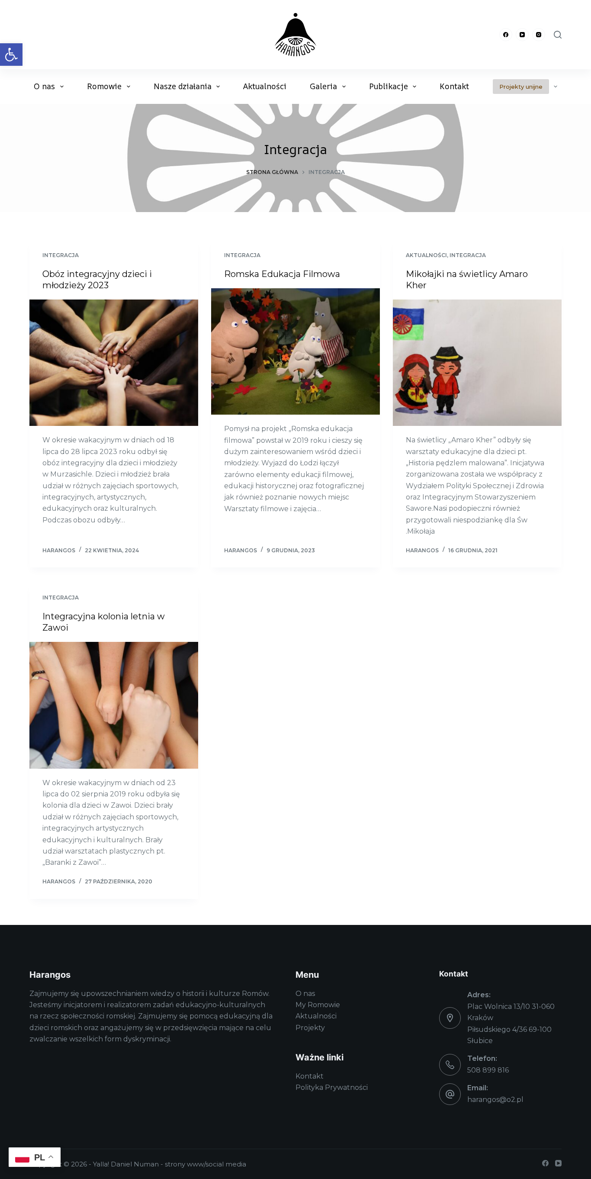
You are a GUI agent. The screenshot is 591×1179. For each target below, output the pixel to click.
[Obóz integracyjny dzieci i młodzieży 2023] (113, 363)
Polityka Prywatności (332, 1087)
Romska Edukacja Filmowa (282, 274)
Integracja (60, 255)
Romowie (104, 86)
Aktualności (264, 86)
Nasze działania (183, 86)
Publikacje (388, 86)
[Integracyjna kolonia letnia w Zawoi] (113, 705)
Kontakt (454, 86)
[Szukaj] (558, 35)
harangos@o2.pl (495, 1099)
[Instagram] (538, 34)
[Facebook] (505, 34)
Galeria (323, 86)
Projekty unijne (521, 86)
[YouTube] (522, 34)
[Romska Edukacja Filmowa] (295, 351)
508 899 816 (488, 1070)
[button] (11, 54)
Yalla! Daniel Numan (126, 1164)
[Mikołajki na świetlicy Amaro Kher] (477, 363)
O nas (44, 86)
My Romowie (318, 1005)
